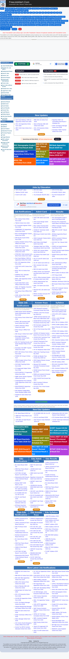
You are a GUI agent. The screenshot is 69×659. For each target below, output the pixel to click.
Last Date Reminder (4, 119)
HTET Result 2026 (57, 275)
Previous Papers (6, 133)
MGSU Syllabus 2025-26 (52, 526)
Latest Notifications (5, 29)
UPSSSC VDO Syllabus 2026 (60, 331)
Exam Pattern (6, 128)
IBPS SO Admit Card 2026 (41, 269)
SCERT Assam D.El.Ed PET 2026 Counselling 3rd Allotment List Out (59, 430)
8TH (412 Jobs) (38, 190)
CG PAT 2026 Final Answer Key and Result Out (36, 558)
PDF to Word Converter (5, 139)
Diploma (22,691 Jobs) (22, 192)
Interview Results (7, 116)
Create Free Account (54, 205)
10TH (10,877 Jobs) (21, 190)
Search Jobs (5, 73)
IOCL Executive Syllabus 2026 (60, 340)
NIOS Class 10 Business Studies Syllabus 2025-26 (51, 530)
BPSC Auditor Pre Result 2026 (60, 272)
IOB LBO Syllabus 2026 (58, 362)
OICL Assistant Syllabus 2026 (60, 368)
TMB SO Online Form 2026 (22, 223)
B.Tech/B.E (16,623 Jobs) (59, 192)
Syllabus (4, 126)
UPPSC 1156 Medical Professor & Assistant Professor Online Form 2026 (60, 585)
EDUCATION (5, 92)
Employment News (7, 71)
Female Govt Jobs (7, 88)
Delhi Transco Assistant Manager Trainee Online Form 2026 (42, 610)
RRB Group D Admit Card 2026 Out (41, 154)
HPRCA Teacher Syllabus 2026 (60, 359)
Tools (3, 135)
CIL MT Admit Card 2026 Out (41, 262)
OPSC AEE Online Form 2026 (60, 589)
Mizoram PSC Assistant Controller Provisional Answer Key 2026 (41, 366)
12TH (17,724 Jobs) (57, 190)
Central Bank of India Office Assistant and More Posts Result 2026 (59, 268)
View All (41, 134)
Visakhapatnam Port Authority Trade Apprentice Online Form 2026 (23, 382)
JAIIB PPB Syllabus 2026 (52, 516)
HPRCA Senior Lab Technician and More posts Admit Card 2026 (42, 273)
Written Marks (6, 114)
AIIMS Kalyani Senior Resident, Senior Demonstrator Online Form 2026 (23, 313)
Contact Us (36, 641)
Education (14, 29)
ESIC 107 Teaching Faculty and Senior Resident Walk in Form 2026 (23, 343)
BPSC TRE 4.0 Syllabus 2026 (60, 322)
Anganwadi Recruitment (5, 80)
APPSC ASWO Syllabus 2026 (60, 324)
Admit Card (5, 103)
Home (2, 8)
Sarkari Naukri (6, 77)
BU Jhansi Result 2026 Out (23, 413)
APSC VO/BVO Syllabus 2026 (60, 333)
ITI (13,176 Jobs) (38, 192)
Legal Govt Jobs (6, 90)
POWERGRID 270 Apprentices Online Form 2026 (24, 154)
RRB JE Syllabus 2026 (58, 349)
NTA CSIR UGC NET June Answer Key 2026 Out (36, 532)
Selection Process (7, 130)
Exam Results (5, 108)
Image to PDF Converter (5, 143)
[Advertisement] (34, 50)
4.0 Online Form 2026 (22, 161)
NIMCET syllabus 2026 (51, 524)
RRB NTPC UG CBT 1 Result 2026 (41, 146)
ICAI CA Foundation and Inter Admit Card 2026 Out (36, 497)
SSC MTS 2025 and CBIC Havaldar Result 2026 (57, 161)
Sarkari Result (6, 101)
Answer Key (5, 110)
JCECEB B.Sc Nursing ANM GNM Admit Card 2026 (36, 487)
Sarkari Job (5, 75)
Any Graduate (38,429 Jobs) (41, 194)
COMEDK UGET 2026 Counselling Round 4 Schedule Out (40, 440)
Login (20, 29)
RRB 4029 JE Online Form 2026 (23, 575)
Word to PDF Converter (5, 146)
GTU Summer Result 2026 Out (60, 417)
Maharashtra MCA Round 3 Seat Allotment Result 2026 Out (22, 479)
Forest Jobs (5, 83)
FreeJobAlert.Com (19, 2)
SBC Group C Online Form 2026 (23, 334)
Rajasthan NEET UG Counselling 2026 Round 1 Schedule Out (59, 121)
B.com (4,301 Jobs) (21, 194)
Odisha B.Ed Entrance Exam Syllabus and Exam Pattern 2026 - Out (52, 520)
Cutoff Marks (5, 112)
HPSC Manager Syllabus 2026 (60, 346)
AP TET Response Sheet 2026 (42, 349)
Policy (30, 641)
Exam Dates (5, 106)
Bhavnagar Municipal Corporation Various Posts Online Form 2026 (22, 338)
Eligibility (4, 124)
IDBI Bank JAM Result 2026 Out (60, 281)
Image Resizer (6, 137)
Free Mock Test (6, 95)
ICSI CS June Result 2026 (41, 417)
